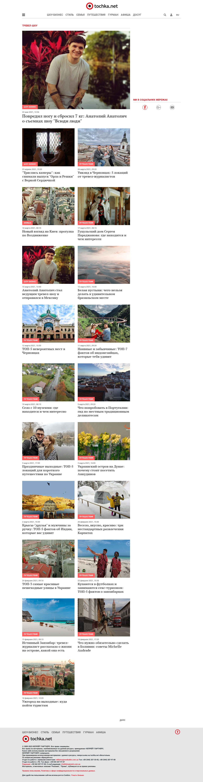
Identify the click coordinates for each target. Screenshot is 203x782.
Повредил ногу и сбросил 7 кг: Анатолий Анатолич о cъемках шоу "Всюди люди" (74, 118)
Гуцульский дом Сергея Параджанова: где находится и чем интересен (102, 235)
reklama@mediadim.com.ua (67, 760)
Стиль (69, 14)
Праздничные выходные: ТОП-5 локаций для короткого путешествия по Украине (47, 470)
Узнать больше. (77, 775)
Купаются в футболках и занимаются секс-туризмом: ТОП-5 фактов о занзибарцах (101, 588)
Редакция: (26, 764)
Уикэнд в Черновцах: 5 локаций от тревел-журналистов (103, 174)
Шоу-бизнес (55, 14)
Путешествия (96, 14)
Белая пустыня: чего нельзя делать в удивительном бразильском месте (100, 294)
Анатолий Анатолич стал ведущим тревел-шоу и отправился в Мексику (42, 294)
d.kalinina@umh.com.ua (70, 764)
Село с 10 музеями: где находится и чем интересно (44, 409)
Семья (80, 14)
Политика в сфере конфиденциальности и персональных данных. (68, 771)
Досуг (137, 14)
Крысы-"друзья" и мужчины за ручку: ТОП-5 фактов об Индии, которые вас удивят (47, 529)
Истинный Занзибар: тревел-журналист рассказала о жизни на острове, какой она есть (47, 646)
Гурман (113, 14)
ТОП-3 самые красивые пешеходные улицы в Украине (46, 586)
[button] (171, 14)
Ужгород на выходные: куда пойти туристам (44, 703)
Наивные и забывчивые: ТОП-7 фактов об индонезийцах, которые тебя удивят (102, 353)
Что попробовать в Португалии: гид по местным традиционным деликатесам (103, 411)
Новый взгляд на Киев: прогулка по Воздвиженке (48, 233)
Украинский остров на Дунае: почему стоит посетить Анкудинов (101, 470)
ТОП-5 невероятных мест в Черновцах (43, 351)
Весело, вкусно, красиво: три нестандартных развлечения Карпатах (101, 529)
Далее (122, 720)
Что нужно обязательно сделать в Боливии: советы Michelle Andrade (103, 646)
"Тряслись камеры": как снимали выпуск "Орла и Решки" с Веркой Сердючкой (48, 176)
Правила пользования (31, 771)
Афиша (126, 14)
